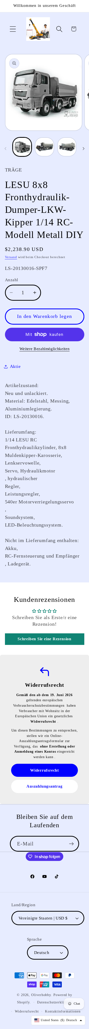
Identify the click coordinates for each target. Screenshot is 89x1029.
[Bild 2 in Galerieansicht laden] (44, 146)
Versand (11, 257)
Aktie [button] (15, 366)
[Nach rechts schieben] (83, 148)
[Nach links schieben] (5, 148)
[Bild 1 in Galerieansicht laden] (22, 146)
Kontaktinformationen (62, 1011)
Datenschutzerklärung (54, 1002)
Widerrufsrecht (27, 1011)
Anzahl (11, 280)
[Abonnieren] (71, 844)
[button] (13, 29)
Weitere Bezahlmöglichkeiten (45, 349)
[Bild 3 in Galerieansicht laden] (67, 146)
